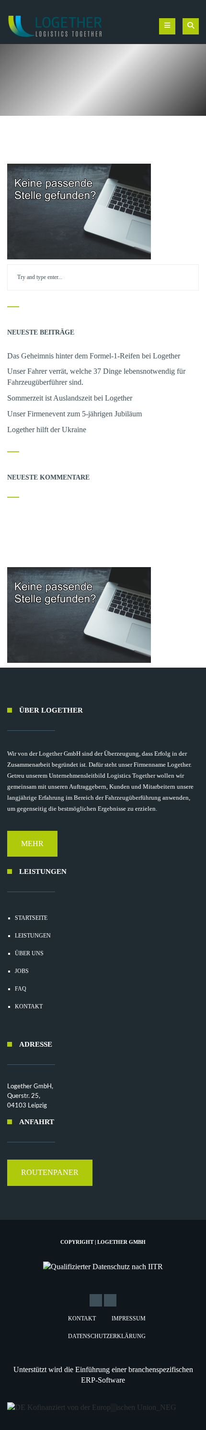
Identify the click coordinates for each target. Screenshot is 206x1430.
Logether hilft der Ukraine (46, 429)
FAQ (20, 988)
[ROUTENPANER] (49, 1183)
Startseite (31, 918)
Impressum (129, 1318)
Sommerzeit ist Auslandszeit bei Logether (69, 398)
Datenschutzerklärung (107, 1336)
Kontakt (29, 1006)
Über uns (29, 953)
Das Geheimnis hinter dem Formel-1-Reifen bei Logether (93, 356)
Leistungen (33, 935)
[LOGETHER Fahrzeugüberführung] (51, 26)
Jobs (22, 971)
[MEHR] (32, 854)
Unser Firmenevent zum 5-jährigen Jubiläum (74, 414)
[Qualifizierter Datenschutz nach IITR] (103, 1267)
